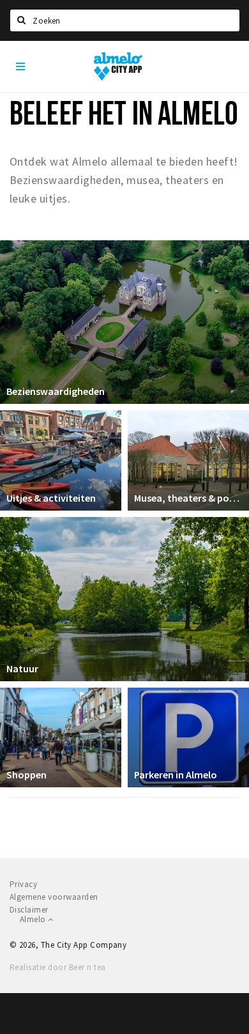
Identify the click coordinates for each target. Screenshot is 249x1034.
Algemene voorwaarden (54, 896)
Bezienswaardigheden (55, 391)
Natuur (22, 668)
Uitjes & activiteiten (51, 497)
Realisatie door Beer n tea (57, 967)
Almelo (34, 919)
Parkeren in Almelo (175, 774)
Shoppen (26, 774)
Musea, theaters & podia (188, 497)
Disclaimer (29, 909)
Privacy (23, 884)
